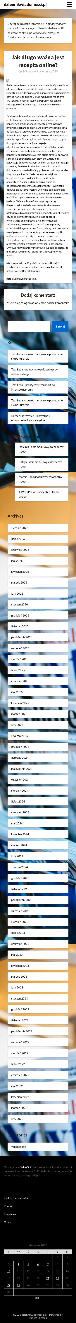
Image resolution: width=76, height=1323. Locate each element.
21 (47, 1278)
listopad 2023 (19, 889)
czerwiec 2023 (20, 943)
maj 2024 (17, 823)
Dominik (24, 446)
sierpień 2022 (19, 1053)
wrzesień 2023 (20, 911)
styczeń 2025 (19, 735)
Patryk (23, 462)
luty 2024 (17, 856)
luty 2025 (17, 724)
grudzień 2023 (20, 878)
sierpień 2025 (19, 659)
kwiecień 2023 (20, 965)
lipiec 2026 (18, 538)
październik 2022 (21, 1031)
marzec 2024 (19, 845)
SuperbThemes (38, 1317)
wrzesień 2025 (20, 648)
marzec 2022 (19, 1107)
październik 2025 (21, 637)
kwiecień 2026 (20, 571)
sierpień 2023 (19, 921)
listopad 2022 (19, 1020)
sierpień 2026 (19, 528)
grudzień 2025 (20, 615)
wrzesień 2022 (20, 1042)
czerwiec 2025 (20, 681)
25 (18, 1285)
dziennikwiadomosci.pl (25, 4)
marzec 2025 (19, 714)
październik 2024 (21, 768)
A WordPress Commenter (34, 492)
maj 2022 (17, 1086)
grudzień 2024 (20, 746)
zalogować (27, 302)
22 (57, 1278)
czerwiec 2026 (20, 549)
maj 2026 (17, 560)
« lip (37, 1297)
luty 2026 (17, 593)
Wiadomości (18, 1146)
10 (8, 1271)
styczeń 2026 (19, 604)
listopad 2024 (19, 757)
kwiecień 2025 (20, 703)
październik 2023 (21, 899)
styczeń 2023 (19, 998)
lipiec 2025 (18, 670)
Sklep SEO (26, 1167)
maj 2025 (17, 692)
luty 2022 (17, 1118)
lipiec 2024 (18, 801)
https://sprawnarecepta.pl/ (21, 278)
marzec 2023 (19, 976)
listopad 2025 (19, 626)
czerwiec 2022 (20, 1075)
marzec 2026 (19, 582)
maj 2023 (17, 954)
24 (8, 1285)
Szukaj (13, 316)
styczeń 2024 (19, 867)
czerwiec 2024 (20, 812)
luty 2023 (17, 987)
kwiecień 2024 (20, 834)
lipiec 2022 (18, 1064)
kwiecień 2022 (20, 1097)
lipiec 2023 (18, 932)
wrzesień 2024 (20, 779)
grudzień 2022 (20, 1009)
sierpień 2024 (19, 790)
